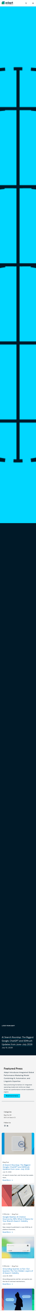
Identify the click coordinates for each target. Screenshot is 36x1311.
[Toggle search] (26, 3)
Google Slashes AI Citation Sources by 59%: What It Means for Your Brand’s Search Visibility (18, 1219)
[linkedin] (7, 1126)
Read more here (12, 1096)
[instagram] (5, 1126)
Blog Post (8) (7, 1115)
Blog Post (6, 1162)
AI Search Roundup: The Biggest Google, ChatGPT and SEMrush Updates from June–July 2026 (18, 1041)
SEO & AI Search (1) (10, 1117)
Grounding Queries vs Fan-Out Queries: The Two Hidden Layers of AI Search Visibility (18, 1271)
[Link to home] (7, 3)
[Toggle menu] (33, 3)
